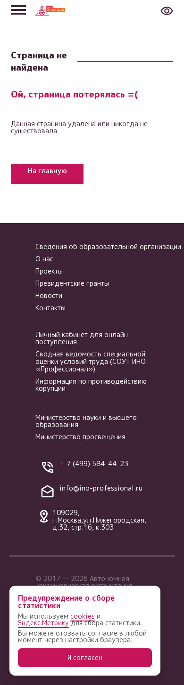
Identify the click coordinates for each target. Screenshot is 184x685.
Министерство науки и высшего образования (86, 421)
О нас (44, 259)
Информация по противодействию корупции (91, 385)
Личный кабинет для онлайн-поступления (83, 338)
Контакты (50, 308)
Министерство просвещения (80, 437)
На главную (47, 171)
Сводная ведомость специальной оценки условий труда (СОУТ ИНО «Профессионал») (90, 361)
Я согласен (84, 657)
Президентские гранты (72, 283)
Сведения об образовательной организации (108, 246)
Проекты (49, 271)
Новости (48, 295)
